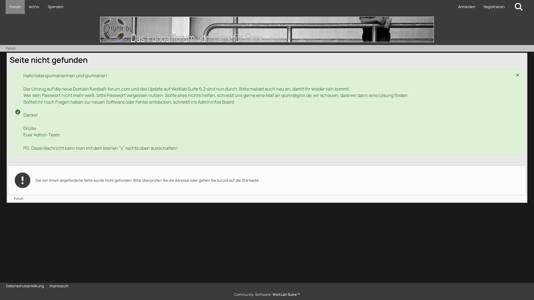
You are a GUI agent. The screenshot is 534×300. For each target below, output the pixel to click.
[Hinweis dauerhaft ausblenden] (517, 75)
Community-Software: (267, 294)
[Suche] (518, 7)
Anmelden (466, 6)
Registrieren (494, 6)
